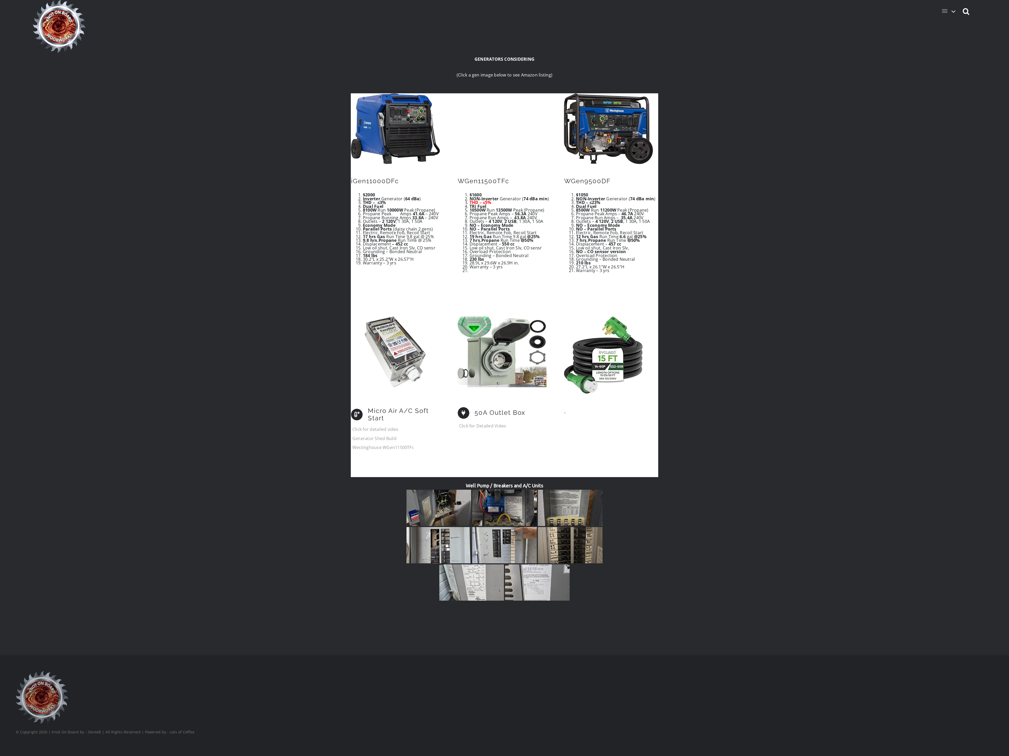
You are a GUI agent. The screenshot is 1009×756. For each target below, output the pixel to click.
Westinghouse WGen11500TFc (383, 447)
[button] (966, 11)
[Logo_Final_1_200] (42, 673)
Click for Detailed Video (482, 426)
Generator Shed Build (374, 438)
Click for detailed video (375, 429)
